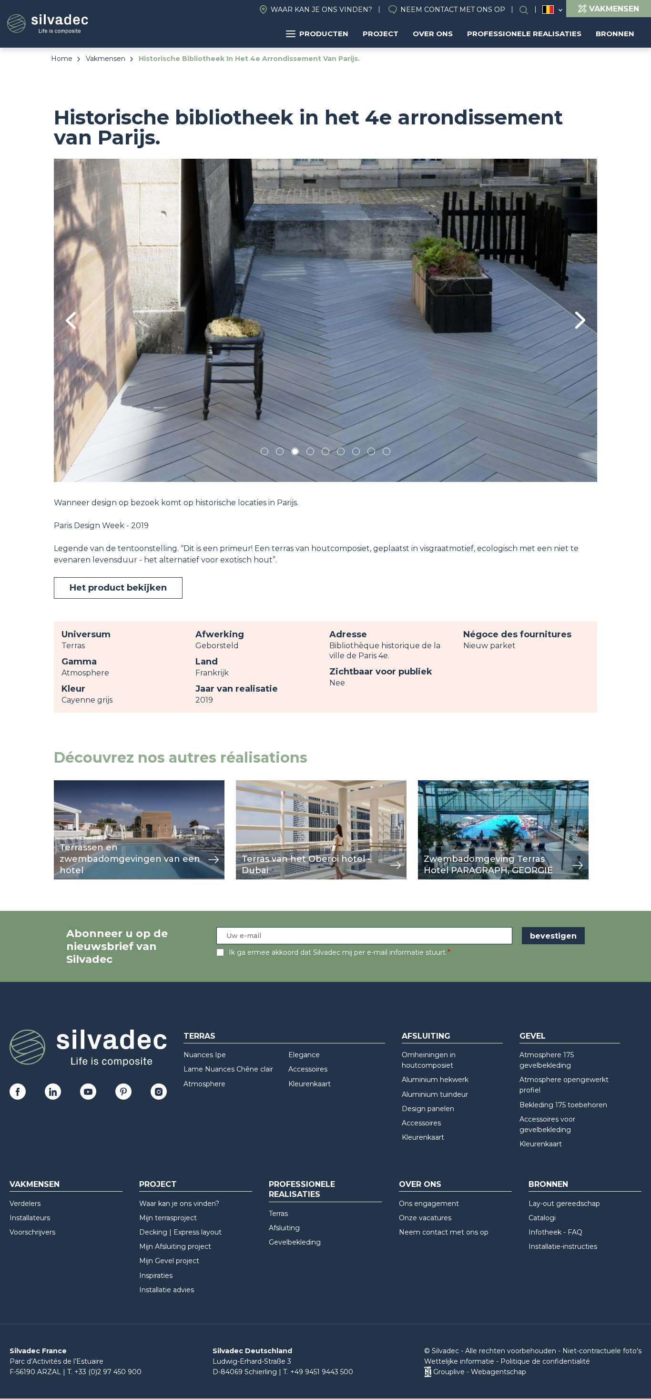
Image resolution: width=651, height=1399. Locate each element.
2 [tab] (279, 453)
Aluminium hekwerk (435, 1079)
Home (61, 58)
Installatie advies (166, 1290)
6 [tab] (341, 453)
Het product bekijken (118, 587)
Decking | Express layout (180, 1232)
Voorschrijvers (32, 1232)
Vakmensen (105, 58)
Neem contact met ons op (452, 9)
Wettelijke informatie (459, 1361)
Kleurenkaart (309, 1084)
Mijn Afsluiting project (175, 1246)
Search (528, 9)
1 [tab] (264, 453)
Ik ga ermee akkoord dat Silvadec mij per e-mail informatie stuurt (337, 952)
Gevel (532, 1036)
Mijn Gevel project (169, 1260)
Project (380, 33)
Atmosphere (204, 1084)
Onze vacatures (425, 1218)
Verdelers (25, 1203)
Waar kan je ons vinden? (321, 9)
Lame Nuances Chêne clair (228, 1069)
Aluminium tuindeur (435, 1094)
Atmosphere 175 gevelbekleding (546, 1060)
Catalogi (542, 1218)
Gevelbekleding (295, 1242)
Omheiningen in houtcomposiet (429, 1060)
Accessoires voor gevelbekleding (547, 1124)
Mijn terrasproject (168, 1218)
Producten (323, 33)
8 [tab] (371, 453)
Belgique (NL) (548, 10)
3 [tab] (295, 453)
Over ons (433, 33)
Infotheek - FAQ (555, 1232)
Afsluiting (426, 1036)
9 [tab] (386, 453)
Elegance (304, 1055)
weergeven (76, 785)
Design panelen (428, 1108)
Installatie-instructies (563, 1246)
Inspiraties (156, 1275)
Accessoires (307, 1069)
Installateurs (30, 1218)
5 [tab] (326, 453)
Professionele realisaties (524, 33)
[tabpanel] (325, 320)
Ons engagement (429, 1203)
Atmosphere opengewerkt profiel (564, 1084)
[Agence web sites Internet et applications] (427, 1372)
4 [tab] (310, 453)
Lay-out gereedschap (564, 1203)
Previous (70, 320)
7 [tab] (356, 453)
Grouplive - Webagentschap (479, 1372)
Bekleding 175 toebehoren (563, 1105)
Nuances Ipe (204, 1055)
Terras (199, 1036)
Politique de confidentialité (545, 1361)
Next (580, 320)
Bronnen (615, 33)
